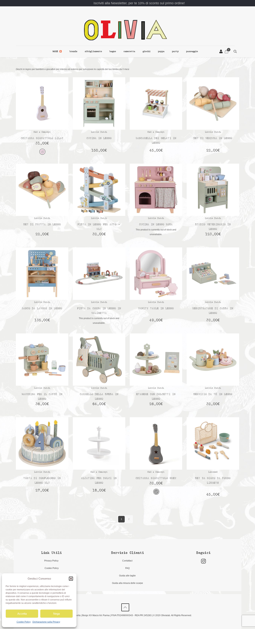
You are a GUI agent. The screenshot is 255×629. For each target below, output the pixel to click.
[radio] (42, 151)
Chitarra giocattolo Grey (156, 478)
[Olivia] (125, 30)
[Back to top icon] (125, 607)
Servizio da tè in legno (212, 394)
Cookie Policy (24, 622)
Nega (56, 613)
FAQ (127, 568)
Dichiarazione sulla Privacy (46, 622)
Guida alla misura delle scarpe (127, 583)
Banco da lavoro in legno (42, 308)
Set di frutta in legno (42, 224)
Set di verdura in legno (212, 138)
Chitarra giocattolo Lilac (42, 138)
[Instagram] (203, 561)
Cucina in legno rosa (156, 224)
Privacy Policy (51, 560)
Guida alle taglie (127, 575)
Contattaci (127, 560)
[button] (71, 578)
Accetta (22, 613)
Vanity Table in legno (156, 308)
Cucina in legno (99, 138)
